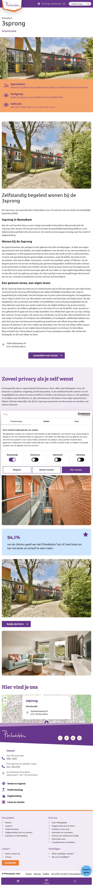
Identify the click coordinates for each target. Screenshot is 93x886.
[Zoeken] (88, 4)
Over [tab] (77, 421)
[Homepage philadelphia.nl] (23, 734)
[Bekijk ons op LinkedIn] (73, 738)
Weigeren (17, 470)
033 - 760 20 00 (13, 766)
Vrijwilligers (54, 849)
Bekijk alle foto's (15, 624)
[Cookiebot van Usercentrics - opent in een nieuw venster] (79, 414)
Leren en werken (15, 802)
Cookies (46, 873)
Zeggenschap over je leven (63, 825)
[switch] (35, 460)
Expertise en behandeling (16, 835)
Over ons (52, 817)
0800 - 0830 (12, 758)
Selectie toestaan (46, 470)
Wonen (8, 822)
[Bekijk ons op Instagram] (79, 738)
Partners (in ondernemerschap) (65, 835)
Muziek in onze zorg (60, 829)
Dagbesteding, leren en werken (18, 832)
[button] (69, 696)
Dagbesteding (14, 796)
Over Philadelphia (59, 822)
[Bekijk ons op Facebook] (66, 738)
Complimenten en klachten (63, 842)
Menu (46, 883)
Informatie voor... (59, 839)
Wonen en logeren (16, 783)
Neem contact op (12, 853)
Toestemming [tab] (16, 421)
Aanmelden (10, 862)
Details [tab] (47, 421)
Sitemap (37, 873)
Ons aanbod (8, 817)
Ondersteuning (15, 789)
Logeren (8, 825)
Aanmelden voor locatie (45, 355)
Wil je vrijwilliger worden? (63, 853)
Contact (6, 849)
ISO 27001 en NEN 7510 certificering (67, 873)
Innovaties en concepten (62, 832)
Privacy (8, 857)
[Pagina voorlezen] (64, 4)
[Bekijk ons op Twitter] (60, 738)
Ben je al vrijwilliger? (60, 857)
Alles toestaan (76, 470)
